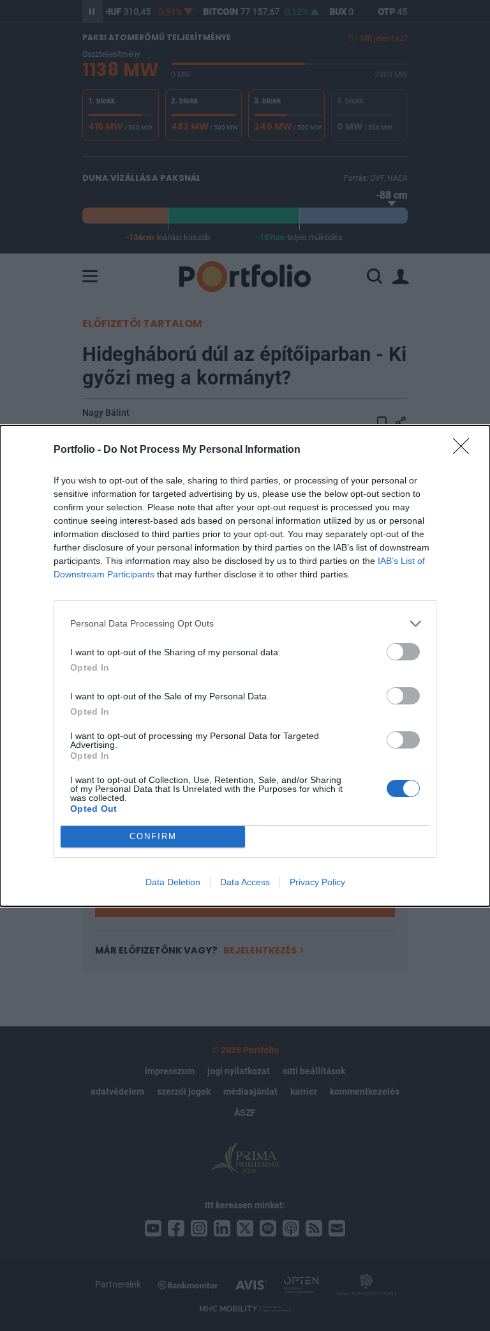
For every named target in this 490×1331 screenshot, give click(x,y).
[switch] (403, 651)
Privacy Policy (317, 882)
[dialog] (245, 665)
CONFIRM (153, 836)
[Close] (465, 450)
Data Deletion (172, 882)
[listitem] (245, 623)
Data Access (245, 882)
